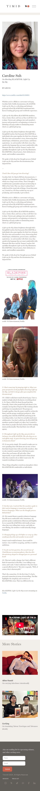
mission (6, 778)
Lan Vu (8, 88)
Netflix (4, 593)
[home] (13, 6)
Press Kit (15, 778)
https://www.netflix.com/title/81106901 (16, 95)
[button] (29, 6)
